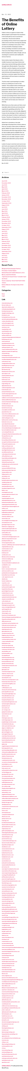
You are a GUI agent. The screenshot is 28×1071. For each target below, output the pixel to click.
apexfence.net (6, 1062)
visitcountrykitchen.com (8, 726)
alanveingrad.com (7, 730)
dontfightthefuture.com (8, 450)
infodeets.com (6, 315)
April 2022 (5, 261)
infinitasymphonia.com (8, 657)
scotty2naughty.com (7, 675)
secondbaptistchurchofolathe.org (11, 1038)
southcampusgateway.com (9, 393)
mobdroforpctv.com (7, 593)
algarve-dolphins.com (8, 728)
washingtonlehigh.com (8, 927)
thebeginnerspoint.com (8, 605)
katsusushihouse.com (8, 661)
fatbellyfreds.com (6, 967)
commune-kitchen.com (8, 649)
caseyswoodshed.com (8, 800)
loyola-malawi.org (6, 581)
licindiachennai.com (7, 311)
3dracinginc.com (6, 613)
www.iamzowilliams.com (8, 949)
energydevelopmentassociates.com (11, 434)
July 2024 (4, 207)
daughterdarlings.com (8, 313)
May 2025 (4, 187)
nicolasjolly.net (6, 655)
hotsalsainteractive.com (8, 317)
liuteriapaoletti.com (7, 748)
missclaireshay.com (7, 303)
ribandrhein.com (6, 550)
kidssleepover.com (7, 339)
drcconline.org (6, 786)
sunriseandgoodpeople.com (9, 750)
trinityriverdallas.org (7, 559)
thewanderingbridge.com (9, 693)
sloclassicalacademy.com (9, 627)
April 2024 (5, 213)
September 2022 (6, 251)
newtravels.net (6, 341)
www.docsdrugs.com (7, 901)
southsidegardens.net (8, 955)
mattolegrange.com (7, 720)
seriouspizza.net (6, 812)
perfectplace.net (6, 561)
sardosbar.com (6, 476)
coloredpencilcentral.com (9, 454)
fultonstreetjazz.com (7, 405)
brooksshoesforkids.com (8, 822)
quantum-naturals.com (8, 989)
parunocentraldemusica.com (10, 977)
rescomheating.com (7, 1050)
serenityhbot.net (6, 861)
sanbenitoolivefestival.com (9, 597)
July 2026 (4, 181)
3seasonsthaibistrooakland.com (10, 563)
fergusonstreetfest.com (8, 993)
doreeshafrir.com (6, 677)
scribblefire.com (6, 565)
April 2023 (5, 237)
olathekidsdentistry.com (8, 500)
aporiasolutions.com (7, 826)
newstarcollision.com (7, 516)
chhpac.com (5, 1042)
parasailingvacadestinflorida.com (11, 1008)
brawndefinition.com (7, 637)
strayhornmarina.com (8, 633)
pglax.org (4, 744)
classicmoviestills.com (8, 599)
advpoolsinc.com (6, 792)
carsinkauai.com (6, 1004)
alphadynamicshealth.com (9, 1012)
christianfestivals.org (7, 724)
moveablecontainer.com (8, 410)
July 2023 (4, 231)
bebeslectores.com (7, 422)
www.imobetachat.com (8, 848)
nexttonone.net (6, 859)
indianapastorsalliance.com (9, 796)
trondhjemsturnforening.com (10, 981)
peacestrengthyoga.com (8, 879)
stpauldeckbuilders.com (8, 895)
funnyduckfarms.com (7, 1018)
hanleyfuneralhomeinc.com (9, 502)
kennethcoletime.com (8, 697)
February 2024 (6, 217)
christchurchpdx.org (7, 645)
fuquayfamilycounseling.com (10, 1034)
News (3, 294)
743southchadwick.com (8, 444)
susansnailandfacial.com (8, 865)
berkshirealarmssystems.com (10, 480)
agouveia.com (5, 1036)
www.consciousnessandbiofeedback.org (13, 947)
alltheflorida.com (6, 1000)
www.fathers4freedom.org (9, 871)
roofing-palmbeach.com (8, 448)
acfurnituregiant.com (8, 323)
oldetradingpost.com (7, 418)
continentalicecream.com (9, 639)
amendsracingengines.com (9, 885)
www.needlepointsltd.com (9, 907)
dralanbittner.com (7, 484)
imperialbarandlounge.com (9, 458)
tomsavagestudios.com (8, 542)
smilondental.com (7, 514)
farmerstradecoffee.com (8, 842)
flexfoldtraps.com (6, 883)
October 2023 (6, 225)
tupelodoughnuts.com (8, 498)
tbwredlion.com (6, 985)
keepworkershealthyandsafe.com (11, 357)
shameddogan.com (7, 836)
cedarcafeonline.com (7, 321)
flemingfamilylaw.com (8, 1028)
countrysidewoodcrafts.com (9, 349)
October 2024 (6, 201)
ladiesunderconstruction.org (9, 420)
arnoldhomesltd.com (7, 452)
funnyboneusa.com (7, 758)
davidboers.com (6, 846)
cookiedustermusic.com (8, 760)
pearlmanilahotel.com (8, 375)
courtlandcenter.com (7, 780)
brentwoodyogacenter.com (9, 919)
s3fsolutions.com (6, 438)
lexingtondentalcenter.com (9, 530)
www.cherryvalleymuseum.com (10, 414)
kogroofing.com (6, 383)
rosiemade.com (6, 496)
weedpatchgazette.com (8, 488)
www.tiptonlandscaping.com (9, 921)
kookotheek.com (6, 389)
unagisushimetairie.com (8, 363)
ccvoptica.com (6, 925)
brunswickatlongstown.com (9, 701)
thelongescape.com (7, 718)
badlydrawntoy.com (7, 853)
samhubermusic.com (7, 1060)
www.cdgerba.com (7, 975)
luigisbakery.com (6, 929)
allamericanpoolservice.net (9, 538)
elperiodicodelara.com (8, 307)
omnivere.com (5, 327)
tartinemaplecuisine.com (8, 704)
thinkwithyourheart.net (8, 462)
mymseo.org (5, 1040)
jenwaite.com (5, 1020)
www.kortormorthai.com (8, 887)
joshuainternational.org (8, 863)
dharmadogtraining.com (8, 1044)
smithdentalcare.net (7, 1056)
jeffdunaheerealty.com (8, 877)
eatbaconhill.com (6, 335)
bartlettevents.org (7, 407)
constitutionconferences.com (10, 806)
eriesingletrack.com (7, 492)
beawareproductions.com (9, 681)
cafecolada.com (6, 601)
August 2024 (5, 205)
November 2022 (6, 247)
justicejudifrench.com (8, 691)
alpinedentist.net (6, 385)
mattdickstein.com (7, 851)
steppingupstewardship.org (9, 923)
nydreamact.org (6, 361)
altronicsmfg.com (6, 333)
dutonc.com (5, 716)
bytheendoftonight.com (8, 587)
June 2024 (5, 209)
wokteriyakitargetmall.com (9, 528)
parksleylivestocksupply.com (9, 573)
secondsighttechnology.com (9, 520)
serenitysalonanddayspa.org (9, 319)
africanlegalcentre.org (8, 659)
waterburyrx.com (6, 790)
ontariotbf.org (5, 353)
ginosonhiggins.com (7, 732)
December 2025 (6, 183)
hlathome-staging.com (8, 526)
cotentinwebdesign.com (8, 416)
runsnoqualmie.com (7, 899)
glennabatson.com (7, 631)
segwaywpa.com (6, 828)
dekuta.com (5, 935)
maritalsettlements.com (8, 736)
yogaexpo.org (5, 567)
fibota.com (5, 973)
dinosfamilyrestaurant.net (9, 426)
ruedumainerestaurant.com (9, 665)
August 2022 (5, 253)
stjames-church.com (7, 673)
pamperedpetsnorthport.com (10, 494)
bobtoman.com (6, 379)
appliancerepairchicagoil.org (9, 351)
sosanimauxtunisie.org (8, 381)
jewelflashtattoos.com (8, 365)
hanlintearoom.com (7, 1016)
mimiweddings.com (7, 1052)
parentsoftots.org (7, 838)
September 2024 (6, 203)
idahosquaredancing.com (9, 470)
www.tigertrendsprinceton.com (10, 869)
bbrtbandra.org (6, 369)
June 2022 (5, 257)
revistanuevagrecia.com (8, 671)
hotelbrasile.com (6, 403)
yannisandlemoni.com (8, 486)
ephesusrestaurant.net (8, 963)
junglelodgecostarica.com (9, 722)
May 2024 (4, 211)
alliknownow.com (6, 621)
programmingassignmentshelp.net (11, 337)
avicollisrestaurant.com (8, 784)
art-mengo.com (6, 710)
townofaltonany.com (7, 742)
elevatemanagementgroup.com (10, 1022)
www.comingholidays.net (8, 607)
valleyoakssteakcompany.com (10, 798)
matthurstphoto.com (7, 998)
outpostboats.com (7, 585)
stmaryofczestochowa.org (9, 689)
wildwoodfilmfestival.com (9, 399)
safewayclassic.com (7, 347)
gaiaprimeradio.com (7, 712)
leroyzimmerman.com (8, 1024)
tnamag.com (5, 820)
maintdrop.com (6, 377)
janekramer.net (6, 706)
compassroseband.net (8, 814)
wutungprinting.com (7, 734)
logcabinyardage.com (8, 844)
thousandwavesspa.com (8, 778)
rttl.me (4, 1048)
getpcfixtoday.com (7, 367)
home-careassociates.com (9, 569)
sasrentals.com (6, 518)
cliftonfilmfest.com (7, 456)
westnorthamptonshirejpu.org (10, 401)
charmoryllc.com (6, 611)
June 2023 (5, 233)
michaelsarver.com (7, 522)
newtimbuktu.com (7, 331)
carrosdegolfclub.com (8, 432)
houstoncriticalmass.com (9, 615)
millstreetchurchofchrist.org (9, 1006)
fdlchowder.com (6, 905)
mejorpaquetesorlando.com (9, 504)
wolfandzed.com (6, 933)
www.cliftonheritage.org (8, 913)
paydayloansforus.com (8, 343)
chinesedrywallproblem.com (9, 752)
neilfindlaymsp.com (7, 782)
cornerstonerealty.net (8, 945)
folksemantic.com (7, 474)
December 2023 (6, 221)
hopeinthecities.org (7, 589)
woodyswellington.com (8, 965)
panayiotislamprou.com (8, 391)
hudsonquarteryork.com (8, 971)
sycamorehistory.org (7, 943)
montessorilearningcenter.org (10, 991)
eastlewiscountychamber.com (10, 623)
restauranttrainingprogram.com (10, 536)
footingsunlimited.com (8, 897)
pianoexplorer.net (6, 953)
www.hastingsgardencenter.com (11, 951)
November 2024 (6, 199)
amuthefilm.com (6, 651)
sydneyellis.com (6, 532)
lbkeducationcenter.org (8, 557)
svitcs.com (5, 810)
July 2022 (4, 255)
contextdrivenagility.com (9, 683)
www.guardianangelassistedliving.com (12, 979)
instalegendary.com (7, 355)
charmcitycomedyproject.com (10, 679)
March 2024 (5, 215)
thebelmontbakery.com (8, 345)
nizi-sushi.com (5, 708)
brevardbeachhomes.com (9, 440)
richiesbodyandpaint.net (8, 309)
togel (3, 296)
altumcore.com (6, 816)
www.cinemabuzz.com (8, 937)
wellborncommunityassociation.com (12, 397)
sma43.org (5, 915)
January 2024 (5, 219)
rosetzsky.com (6, 667)
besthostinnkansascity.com (9, 1054)
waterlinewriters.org (7, 834)
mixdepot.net (5, 939)
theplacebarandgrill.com (8, 788)
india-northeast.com (7, 446)
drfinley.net (5, 1026)
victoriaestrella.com (7, 776)
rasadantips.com (6, 329)
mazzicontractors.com (8, 959)
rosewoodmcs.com (7, 941)
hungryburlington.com (8, 699)
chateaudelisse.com (7, 395)
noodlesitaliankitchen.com (9, 359)
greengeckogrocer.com (8, 524)
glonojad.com (5, 669)
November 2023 (6, 223)
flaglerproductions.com (8, 635)
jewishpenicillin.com (7, 540)
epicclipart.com (6, 373)
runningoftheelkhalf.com (8, 875)
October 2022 (6, 249)
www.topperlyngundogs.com (9, 873)
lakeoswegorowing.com (8, 1032)
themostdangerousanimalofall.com (11, 617)
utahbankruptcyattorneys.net (10, 464)
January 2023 (5, 243)
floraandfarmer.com (7, 436)
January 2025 (5, 195)
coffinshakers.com (7, 687)
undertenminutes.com (8, 325)
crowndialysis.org (6, 534)
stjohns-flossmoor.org (8, 756)
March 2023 (5, 239)
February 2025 (6, 193)
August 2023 (5, 229)
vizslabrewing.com (7, 482)
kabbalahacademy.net (8, 512)
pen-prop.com (5, 867)
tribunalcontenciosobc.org (9, 625)
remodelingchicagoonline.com (10, 917)
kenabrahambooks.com (8, 647)
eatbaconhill (7, 5)
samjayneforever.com (8, 995)
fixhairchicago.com (7, 802)
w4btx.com (5, 508)
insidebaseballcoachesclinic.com (11, 1002)
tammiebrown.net (6, 714)
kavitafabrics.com (7, 764)
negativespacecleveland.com (10, 746)
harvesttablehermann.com (9, 430)
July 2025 (4, 185)
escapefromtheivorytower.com (10, 442)
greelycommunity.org (7, 663)
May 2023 (4, 235)
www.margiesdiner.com (8, 903)
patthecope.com (6, 808)
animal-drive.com (6, 818)
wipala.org (4, 579)
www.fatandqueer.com (8, 889)
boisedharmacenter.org (8, 575)
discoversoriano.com (7, 603)
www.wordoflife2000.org (8, 468)
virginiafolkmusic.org (7, 546)
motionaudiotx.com (7, 1046)
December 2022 (6, 245)
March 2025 (5, 191)
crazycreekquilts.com (8, 641)
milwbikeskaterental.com (9, 738)
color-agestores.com (7, 577)
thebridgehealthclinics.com (9, 832)
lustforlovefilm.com (7, 653)
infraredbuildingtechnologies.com (11, 428)
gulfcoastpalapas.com (8, 830)
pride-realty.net (6, 1010)
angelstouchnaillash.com (8, 510)
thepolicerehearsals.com (8, 619)
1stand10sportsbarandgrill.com (10, 506)
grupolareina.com (6, 412)
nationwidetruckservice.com (9, 770)
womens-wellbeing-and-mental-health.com (13, 544)
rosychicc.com (6, 583)
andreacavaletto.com (8, 571)
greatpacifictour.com (7, 774)
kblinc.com (5, 490)
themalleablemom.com (8, 695)
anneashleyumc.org (7, 891)
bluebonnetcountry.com (8, 371)
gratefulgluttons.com (8, 591)
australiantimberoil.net (8, 424)
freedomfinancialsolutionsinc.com (11, 881)
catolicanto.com (6, 554)
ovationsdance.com (7, 548)
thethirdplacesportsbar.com (9, 961)
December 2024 (6, 197)
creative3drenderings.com (9, 840)
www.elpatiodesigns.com (8, 969)
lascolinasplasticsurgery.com (10, 911)
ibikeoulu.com (5, 685)
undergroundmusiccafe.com (9, 1058)
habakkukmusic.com (7, 857)
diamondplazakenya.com (8, 983)
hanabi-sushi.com (6, 931)
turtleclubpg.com (6, 772)
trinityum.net (5, 957)
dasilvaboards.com (7, 629)
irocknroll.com (6, 466)
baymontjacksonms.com (8, 740)
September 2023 (6, 227)
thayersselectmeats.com (9, 824)
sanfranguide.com (7, 609)
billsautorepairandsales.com (9, 987)
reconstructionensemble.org (9, 762)
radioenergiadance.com (8, 387)
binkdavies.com (6, 643)
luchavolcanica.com (7, 766)
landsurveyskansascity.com (9, 893)
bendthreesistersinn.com (9, 754)
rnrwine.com (5, 1030)
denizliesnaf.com (6, 804)
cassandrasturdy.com (8, 595)
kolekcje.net (5, 552)
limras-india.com (6, 305)
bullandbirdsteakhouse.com (9, 909)
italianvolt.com (6, 478)
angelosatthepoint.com (8, 794)
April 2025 (5, 189)
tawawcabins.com (7, 472)
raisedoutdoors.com (7, 460)
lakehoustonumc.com (8, 855)
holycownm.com (6, 768)
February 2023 (6, 241)
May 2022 (4, 259)
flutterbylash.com (6, 1014)
